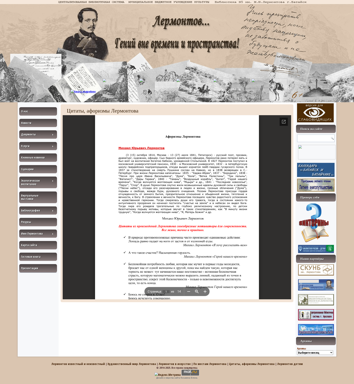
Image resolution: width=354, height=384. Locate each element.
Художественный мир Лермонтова (132, 364)
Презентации (29, 268)
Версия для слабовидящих (315, 112)
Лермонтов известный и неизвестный (78, 364)
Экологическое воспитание (30, 182)
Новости (26, 123)
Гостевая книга (31, 257)
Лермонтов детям (290, 364)
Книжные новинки (33, 157)
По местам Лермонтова (209, 364)
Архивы (301, 348)
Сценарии (27, 169)
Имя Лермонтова (32, 233)
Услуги (25, 146)
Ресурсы (26, 222)
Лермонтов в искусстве (175, 364)
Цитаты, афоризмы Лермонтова (252, 364)
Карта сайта (29, 245)
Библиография (30, 210)
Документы (28, 134)
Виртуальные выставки (29, 197)
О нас (24, 111)
